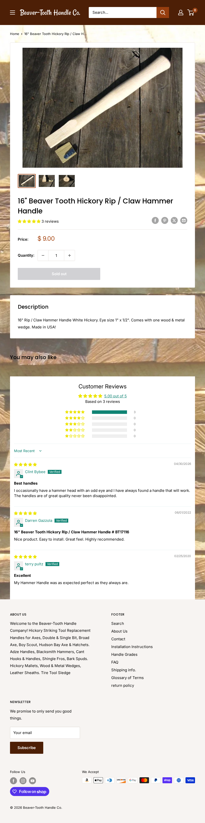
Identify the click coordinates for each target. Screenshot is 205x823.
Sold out (59, 273)
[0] (191, 12)
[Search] (162, 12)
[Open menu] (12, 12)
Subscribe (27, 747)
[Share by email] (183, 220)
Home (14, 34)
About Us (119, 631)
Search (117, 623)
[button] (30, 221)
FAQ (114, 662)
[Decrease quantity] (43, 255)
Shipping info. (123, 670)
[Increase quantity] (69, 255)
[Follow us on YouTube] (32, 780)
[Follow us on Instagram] (23, 780)
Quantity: (26, 255)
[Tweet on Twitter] (174, 220)
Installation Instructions (132, 646)
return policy (122, 685)
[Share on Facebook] (155, 220)
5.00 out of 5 (115, 396)
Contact (118, 639)
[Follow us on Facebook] (13, 780)
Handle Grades (124, 654)
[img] (25, 464)
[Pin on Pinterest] (164, 220)
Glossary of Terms (127, 677)
